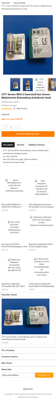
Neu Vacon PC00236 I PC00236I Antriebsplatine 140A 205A (14, 246)
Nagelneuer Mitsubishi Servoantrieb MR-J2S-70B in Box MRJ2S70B (13, 286)
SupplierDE (23, 394)
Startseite (5, 3)
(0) (14, 109)
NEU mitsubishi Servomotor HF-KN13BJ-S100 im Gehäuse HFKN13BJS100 (41, 207)
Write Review (22, 109)
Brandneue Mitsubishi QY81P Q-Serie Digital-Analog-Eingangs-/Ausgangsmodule (41, 246)
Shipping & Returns (36, 145)
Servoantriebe (19, 3)
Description (8, 145)
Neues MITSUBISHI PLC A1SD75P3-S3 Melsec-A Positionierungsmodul (11, 207)
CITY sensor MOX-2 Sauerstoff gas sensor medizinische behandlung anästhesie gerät (24, 338)
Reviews (20, 145)
